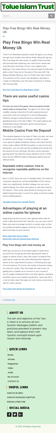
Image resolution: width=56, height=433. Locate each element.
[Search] (51, 15)
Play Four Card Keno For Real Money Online (21, 90)
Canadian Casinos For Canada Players (19, 202)
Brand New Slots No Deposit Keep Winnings (21, 239)
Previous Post (8, 300)
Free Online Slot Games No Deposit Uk (19, 289)
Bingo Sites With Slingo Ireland (15, 236)
